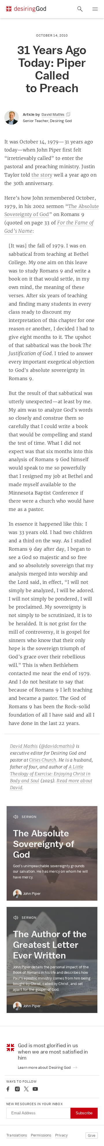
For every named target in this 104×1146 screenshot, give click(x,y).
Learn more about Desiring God (45, 1067)
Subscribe (84, 1113)
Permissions (41, 1135)
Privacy (61, 1135)
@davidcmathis (57, 746)
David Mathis (24, 746)
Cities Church (42, 760)
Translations (16, 1135)
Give (91, 1135)
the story (41, 175)
